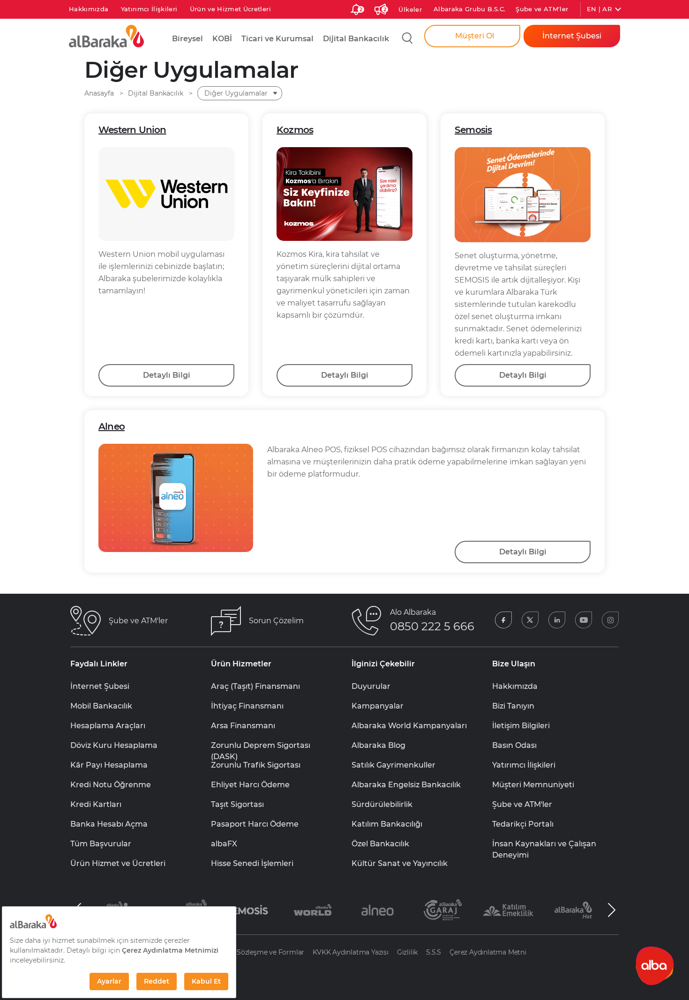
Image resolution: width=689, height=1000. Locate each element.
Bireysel (187, 38)
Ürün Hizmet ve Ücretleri (117, 863)
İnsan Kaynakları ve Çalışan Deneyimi (544, 844)
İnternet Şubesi (99, 686)
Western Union (132, 129)
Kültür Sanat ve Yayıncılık (400, 863)
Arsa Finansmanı (243, 725)
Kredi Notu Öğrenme (110, 784)
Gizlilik (407, 952)
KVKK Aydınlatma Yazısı (351, 952)
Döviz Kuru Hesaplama (113, 745)
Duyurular (371, 686)
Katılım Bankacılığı (387, 824)
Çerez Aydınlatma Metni (487, 952)
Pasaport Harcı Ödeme (255, 824)
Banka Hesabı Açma (109, 824)
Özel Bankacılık (380, 843)
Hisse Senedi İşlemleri (252, 863)
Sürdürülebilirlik (382, 804)
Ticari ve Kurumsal (277, 38)
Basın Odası (514, 745)
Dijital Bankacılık (356, 38)
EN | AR (599, 9)
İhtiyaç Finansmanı (247, 705)
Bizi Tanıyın (513, 705)
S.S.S (433, 952)
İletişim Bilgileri (521, 725)
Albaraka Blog (378, 745)
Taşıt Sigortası (237, 804)
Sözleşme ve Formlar (270, 952)
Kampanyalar (378, 705)
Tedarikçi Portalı (523, 824)
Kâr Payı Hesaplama (109, 765)
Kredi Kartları (95, 804)
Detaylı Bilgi (166, 375)
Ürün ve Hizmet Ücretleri (230, 9)
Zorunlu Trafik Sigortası (255, 765)
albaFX (224, 843)
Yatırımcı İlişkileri (149, 9)
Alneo (111, 426)
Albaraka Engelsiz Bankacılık (406, 784)
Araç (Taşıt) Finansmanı (255, 686)
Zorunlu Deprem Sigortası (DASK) (260, 746)
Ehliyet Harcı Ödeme (250, 784)
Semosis (473, 129)
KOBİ (222, 38)
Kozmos (295, 129)
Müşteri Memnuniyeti (533, 784)
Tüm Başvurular (100, 843)
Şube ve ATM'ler (542, 9)
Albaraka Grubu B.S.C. (469, 9)
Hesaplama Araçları (107, 725)
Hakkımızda (89, 9)
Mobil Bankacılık (101, 705)
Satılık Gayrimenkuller (393, 765)
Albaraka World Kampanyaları (409, 725)
